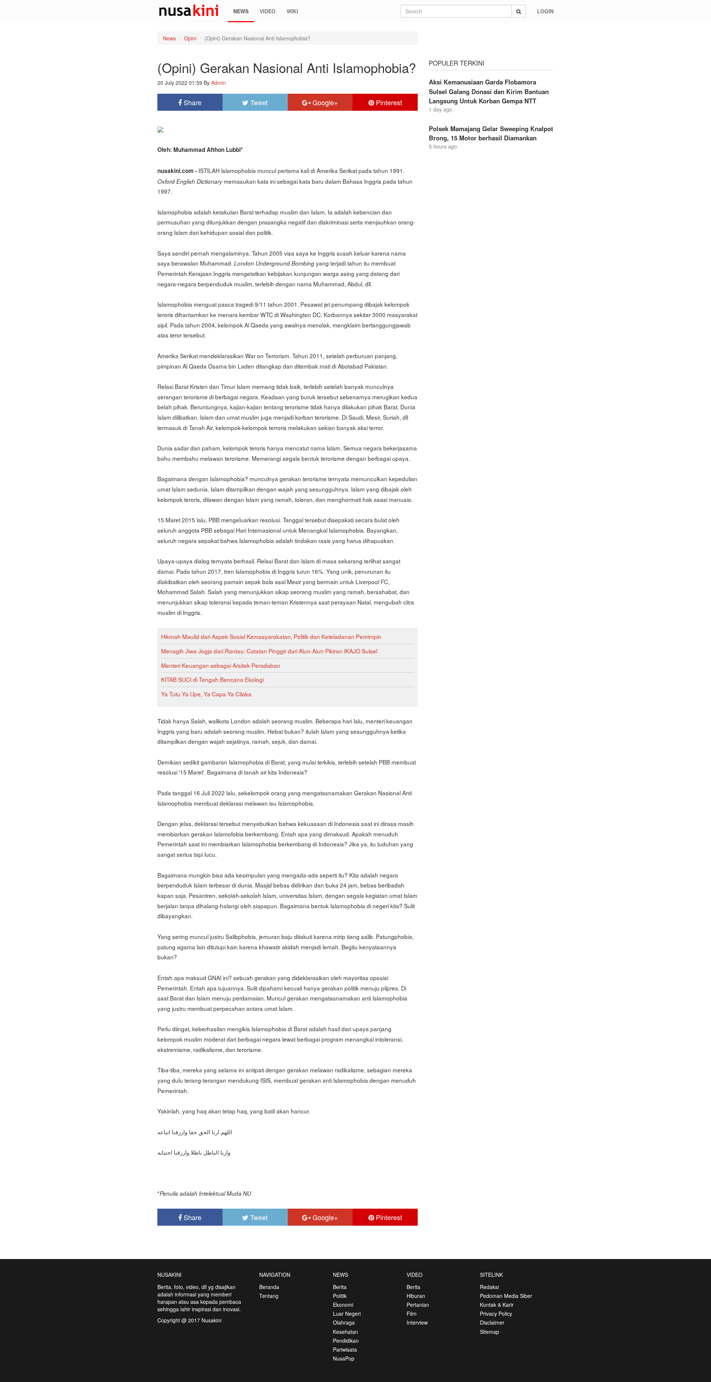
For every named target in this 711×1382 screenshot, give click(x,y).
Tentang (268, 1295)
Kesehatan (345, 1331)
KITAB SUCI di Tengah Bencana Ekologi (212, 679)
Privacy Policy (496, 1313)
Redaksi (489, 1287)
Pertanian (418, 1304)
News (240, 11)
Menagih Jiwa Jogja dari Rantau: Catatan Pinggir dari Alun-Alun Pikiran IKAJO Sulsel (269, 651)
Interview (417, 1322)
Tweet (258, 102)
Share (191, 102)
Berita (340, 1287)
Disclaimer (492, 1322)
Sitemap (489, 1331)
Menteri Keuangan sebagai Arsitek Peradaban (220, 665)
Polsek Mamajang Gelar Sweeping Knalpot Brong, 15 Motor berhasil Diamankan (491, 133)
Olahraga (344, 1322)
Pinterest (388, 102)
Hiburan (416, 1295)
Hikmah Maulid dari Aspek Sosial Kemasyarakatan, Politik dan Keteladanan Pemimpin (271, 636)
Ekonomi (343, 1304)
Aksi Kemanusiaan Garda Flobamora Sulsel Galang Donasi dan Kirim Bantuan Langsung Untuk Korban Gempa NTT (489, 91)
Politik (340, 1295)
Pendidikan (346, 1340)
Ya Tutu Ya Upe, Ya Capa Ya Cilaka (206, 694)
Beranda (269, 1287)
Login (545, 11)
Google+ (324, 102)
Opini (190, 38)
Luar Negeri (347, 1313)
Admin (218, 82)
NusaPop (343, 1358)
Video (268, 11)
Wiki (292, 11)
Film (412, 1313)
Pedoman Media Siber (506, 1295)
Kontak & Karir (497, 1304)
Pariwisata (345, 1349)
